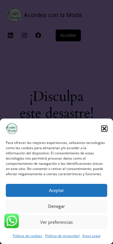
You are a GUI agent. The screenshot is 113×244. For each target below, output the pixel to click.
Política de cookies (27, 235)
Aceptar (56, 190)
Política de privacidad (62, 235)
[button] (104, 129)
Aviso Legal (91, 235)
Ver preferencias (56, 222)
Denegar (56, 206)
